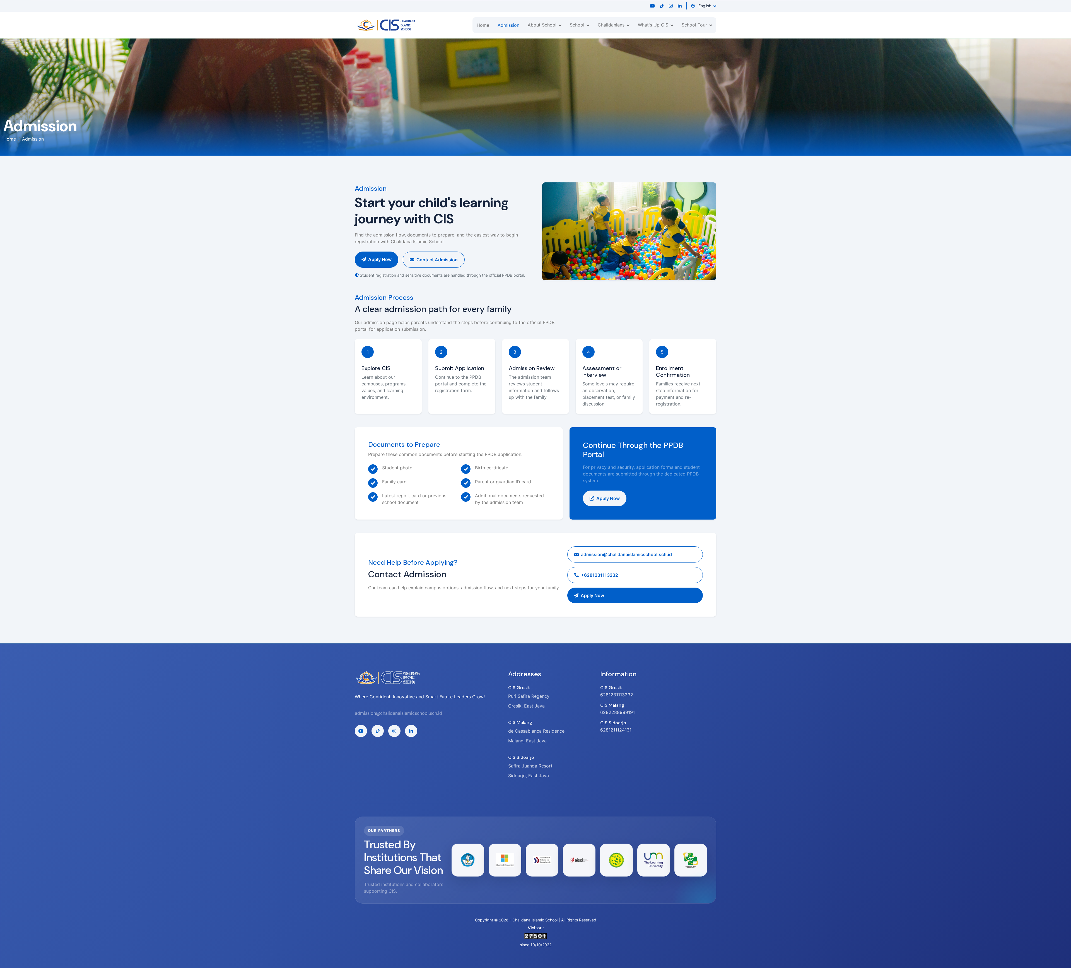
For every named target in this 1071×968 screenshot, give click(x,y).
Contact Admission (437, 259)
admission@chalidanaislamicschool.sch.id (398, 713)
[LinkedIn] (679, 5)
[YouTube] (652, 5)
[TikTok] (662, 5)
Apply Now (380, 259)
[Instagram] (671, 5)
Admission (508, 25)
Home (483, 25)
